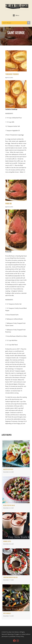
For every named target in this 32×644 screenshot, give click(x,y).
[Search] (28, 22)
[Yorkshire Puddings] (16, 61)
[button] (14, 640)
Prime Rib (8, 203)
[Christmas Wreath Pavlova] (16, 565)
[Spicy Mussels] (16, 601)
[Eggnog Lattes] (16, 529)
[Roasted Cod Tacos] (16, 457)
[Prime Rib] (16, 190)
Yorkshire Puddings (12, 74)
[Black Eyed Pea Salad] (16, 493)
